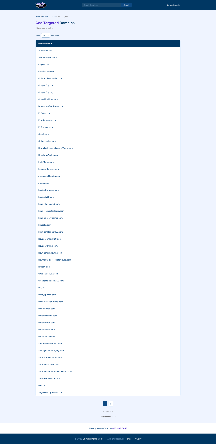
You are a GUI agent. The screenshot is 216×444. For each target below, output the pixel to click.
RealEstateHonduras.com (50, 301)
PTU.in (41, 287)
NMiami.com (44, 267)
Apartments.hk (45, 50)
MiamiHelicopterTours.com (51, 211)
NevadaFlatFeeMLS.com (49, 239)
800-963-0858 (119, 428)
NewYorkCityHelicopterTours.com (54, 260)
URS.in (41, 385)
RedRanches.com (46, 308)
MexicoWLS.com (46, 197)
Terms (128, 439)
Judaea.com (44, 183)
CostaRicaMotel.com (48, 99)
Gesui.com (43, 134)
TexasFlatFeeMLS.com (49, 378)
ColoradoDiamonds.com (50, 78)
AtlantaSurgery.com (47, 57)
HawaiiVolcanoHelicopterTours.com (55, 148)
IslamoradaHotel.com (48, 169)
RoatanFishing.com (47, 315)
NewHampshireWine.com (50, 253)
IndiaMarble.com (46, 162)
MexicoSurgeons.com (48, 190)
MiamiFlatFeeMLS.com (49, 204)
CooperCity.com (46, 85)
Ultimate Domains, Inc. (93, 439)
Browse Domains (173, 5)
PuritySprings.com (47, 294)
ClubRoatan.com (46, 71)
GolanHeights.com (47, 141)
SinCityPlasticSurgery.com (51, 350)
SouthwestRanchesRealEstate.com (55, 371)
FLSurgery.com (45, 127)
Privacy (138, 439)
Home (38, 16)
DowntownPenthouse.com (51, 106)
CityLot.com (44, 64)
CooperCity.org (45, 92)
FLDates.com (44, 113)
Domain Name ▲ (45, 44)
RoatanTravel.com (47, 336)
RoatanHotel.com (46, 322)
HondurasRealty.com (48, 155)
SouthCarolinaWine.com (50, 357)
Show (38, 35)
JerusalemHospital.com (49, 176)
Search (126, 5)
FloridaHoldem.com (47, 120)
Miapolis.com (44, 225)
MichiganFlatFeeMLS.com (50, 232)
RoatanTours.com (46, 329)
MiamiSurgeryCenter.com (50, 218)
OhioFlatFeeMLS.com (48, 273)
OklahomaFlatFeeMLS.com (51, 280)
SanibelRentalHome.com (50, 343)
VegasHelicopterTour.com (50, 392)
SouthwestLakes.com (48, 364)
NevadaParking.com (48, 246)
